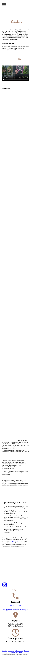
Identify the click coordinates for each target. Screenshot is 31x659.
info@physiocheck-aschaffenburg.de (15, 610)
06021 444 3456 (15, 606)
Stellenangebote (19, 651)
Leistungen (11, 651)
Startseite (4, 651)
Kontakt (26, 651)
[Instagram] (4, 585)
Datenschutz (19, 652)
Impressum (12, 652)
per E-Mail (15, 541)
